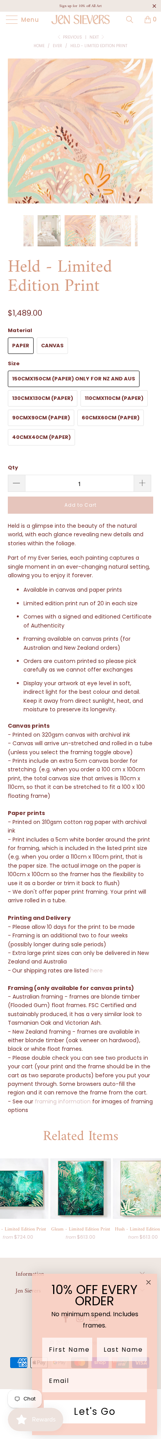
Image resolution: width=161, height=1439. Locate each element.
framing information (63, 1101)
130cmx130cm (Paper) (42, 398)
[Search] (132, 19)
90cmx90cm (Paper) (41, 417)
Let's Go (95, 1411)
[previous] (15, 136)
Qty (13, 467)
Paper (20, 345)
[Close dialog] (148, 1282)
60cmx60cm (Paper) (111, 417)
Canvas (52, 345)
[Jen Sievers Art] (80, 19)
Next (94, 37)
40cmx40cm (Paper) (41, 437)
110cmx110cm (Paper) (114, 398)
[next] (146, 136)
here (96, 970)
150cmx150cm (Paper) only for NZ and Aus (73, 378)
